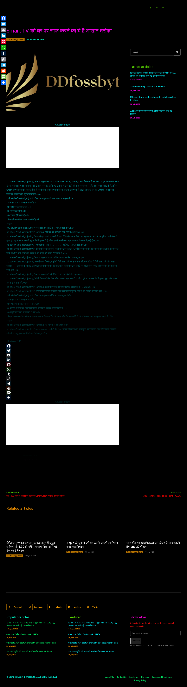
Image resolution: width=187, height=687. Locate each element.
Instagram (38, 607)
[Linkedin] (156, 7)
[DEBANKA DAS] (13, 461)
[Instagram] (30, 607)
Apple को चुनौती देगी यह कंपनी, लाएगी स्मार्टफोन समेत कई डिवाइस (92, 545)
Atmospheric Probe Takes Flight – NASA (162, 495)
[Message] (3, 77)
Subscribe (135, 640)
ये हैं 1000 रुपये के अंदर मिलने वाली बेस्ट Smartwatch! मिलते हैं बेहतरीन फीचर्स (35, 495)
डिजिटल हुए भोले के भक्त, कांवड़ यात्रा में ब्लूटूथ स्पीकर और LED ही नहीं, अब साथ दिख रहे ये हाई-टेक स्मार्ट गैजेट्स (153, 74)
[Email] (3, 30)
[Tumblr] (3, 53)
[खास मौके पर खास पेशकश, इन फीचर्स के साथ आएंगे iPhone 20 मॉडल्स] (153, 526)
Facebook (18, 607)
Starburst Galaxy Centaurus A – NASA (147, 86)
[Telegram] (3, 65)
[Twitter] (169, 7)
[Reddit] (3, 71)
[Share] (3, 83)
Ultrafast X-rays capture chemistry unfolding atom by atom (31, 642)
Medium (77, 607)
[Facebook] (150, 7)
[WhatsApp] (3, 47)
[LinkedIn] (3, 36)
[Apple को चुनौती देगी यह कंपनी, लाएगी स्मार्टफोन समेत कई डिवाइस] (93, 526)
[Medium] (163, 7)
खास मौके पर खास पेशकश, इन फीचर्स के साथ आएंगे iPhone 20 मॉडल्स (153, 545)
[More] (104, 111)
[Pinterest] (3, 42)
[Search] (177, 52)
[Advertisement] (62, 147)
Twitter (95, 607)
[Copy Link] (3, 59)
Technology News (15, 39)
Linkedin (58, 607)
